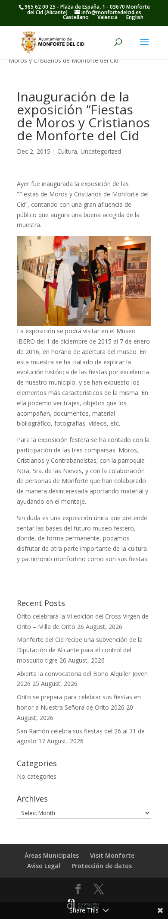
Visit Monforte (112, 855)
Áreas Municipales (52, 855)
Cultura (67, 151)
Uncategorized (101, 151)
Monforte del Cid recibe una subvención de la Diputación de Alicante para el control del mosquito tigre (80, 649)
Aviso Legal (43, 866)
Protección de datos (102, 866)
